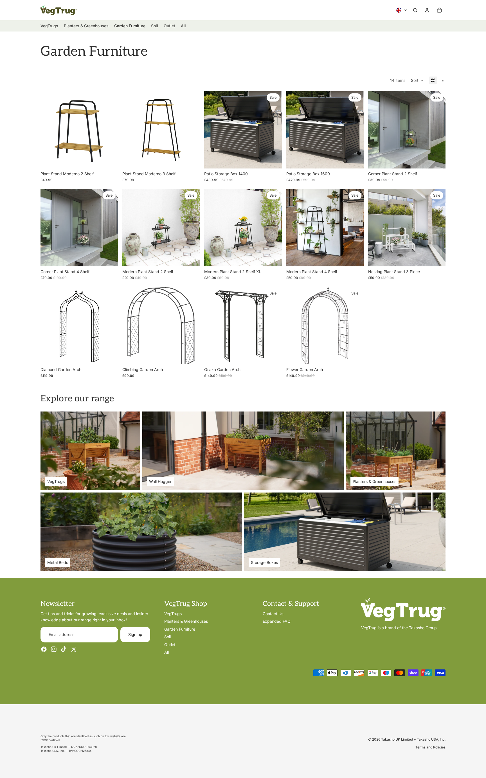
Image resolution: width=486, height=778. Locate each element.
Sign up (135, 634)
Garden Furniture (179, 629)
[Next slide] (109, 129)
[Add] (109, 160)
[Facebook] (43, 649)
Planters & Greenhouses (186, 621)
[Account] (427, 10)
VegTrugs (173, 613)
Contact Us (273, 613)
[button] (417, 80)
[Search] (415, 10)
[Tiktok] (63, 649)
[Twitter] (73, 649)
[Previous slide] (48, 129)
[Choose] (437, 258)
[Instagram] (53, 649)
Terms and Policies (430, 747)
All (166, 652)
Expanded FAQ (277, 621)
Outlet (170, 644)
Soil (167, 636)
